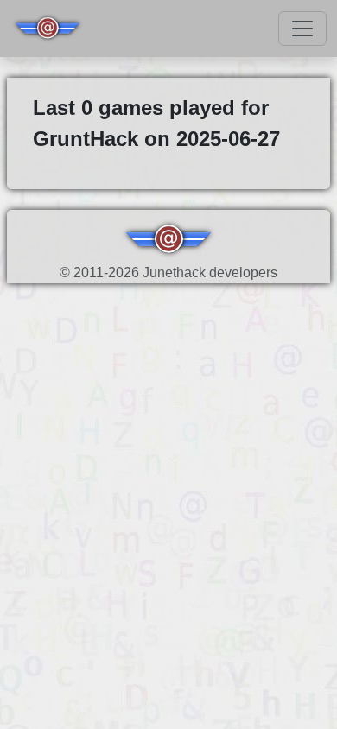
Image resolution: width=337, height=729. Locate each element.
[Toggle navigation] (302, 28)
